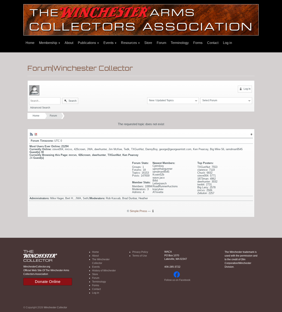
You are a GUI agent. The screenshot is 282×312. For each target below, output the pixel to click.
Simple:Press (138, 211)
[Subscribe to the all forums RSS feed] (31, 134)
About (69, 43)
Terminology (180, 43)
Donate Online (47, 281)
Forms (198, 43)
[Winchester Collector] (141, 19)
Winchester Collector (55, 307)
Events (108, 43)
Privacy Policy (140, 252)
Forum (161, 43)
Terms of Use (139, 255)
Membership (48, 43)
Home (30, 43)
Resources (129, 43)
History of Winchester (104, 270)
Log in (227, 43)
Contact (212, 43)
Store (148, 43)
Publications (87, 43)
